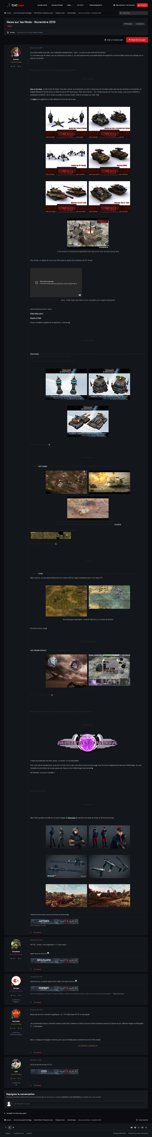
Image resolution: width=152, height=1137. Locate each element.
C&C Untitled (42, 466)
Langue (7, 1133)
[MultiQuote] (31, 932)
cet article (117, 524)
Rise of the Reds (36, 89)
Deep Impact (34, 354)
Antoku (12, 32)
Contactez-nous (19, 1133)
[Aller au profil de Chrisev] (16, 981)
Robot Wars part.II (36, 314)
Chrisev (16, 988)
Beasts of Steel (35, 318)
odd (16, 1072)
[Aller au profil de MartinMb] (16, 1014)
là (49, 444)
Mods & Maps (38, 32)
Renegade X (72, 818)
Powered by (138, 1133)
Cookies (29, 1133)
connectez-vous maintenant (70, 1097)
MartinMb (16, 1021)
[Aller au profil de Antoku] (8, 32)
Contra (40, 573)
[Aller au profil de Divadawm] (16, 944)
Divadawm (16, 952)
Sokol (34, 99)
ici (69, 322)
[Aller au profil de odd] (16, 1064)
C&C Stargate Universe (38, 650)
